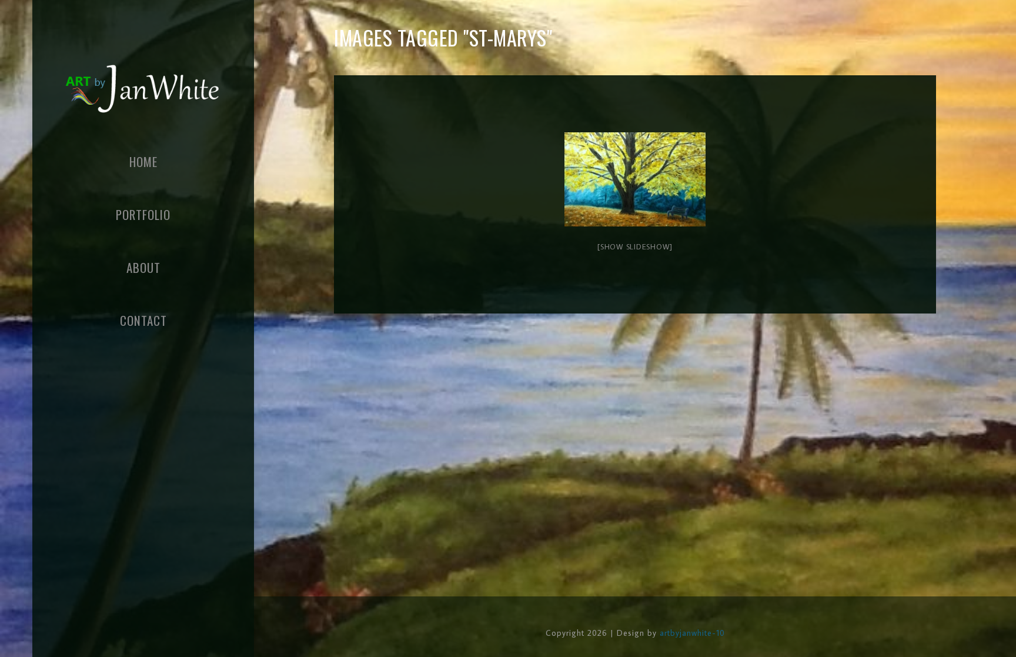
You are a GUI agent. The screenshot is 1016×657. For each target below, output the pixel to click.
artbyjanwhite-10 (692, 633)
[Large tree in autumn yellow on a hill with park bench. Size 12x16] (635, 179)
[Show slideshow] (635, 246)
